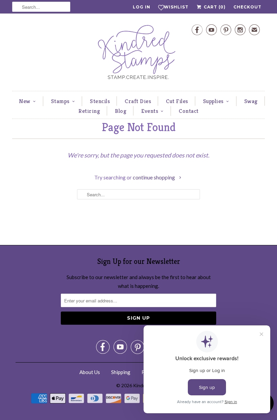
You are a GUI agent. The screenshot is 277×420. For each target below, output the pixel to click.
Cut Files (177, 101)
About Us (89, 372)
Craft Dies (138, 101)
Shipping (120, 372)
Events (149, 111)
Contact (189, 111)
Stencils (100, 101)
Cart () (214, 6)
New (24, 101)
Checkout (247, 6)
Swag (251, 101)
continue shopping (154, 177)
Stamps (60, 101)
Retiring (89, 111)
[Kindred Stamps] (138, 54)
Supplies (213, 101)
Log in (141, 6)
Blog (120, 111)
